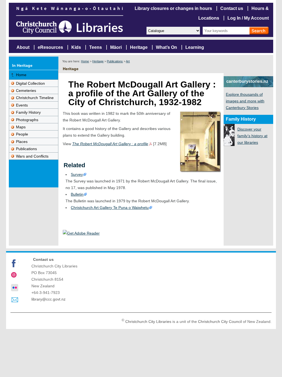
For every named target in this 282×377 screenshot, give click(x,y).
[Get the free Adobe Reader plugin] (81, 233)
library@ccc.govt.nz (48, 299)
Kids (76, 47)
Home (85, 61)
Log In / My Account (248, 18)
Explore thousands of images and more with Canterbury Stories (245, 101)
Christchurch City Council (220, 321)
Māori (116, 47)
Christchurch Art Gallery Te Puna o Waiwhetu (110, 207)
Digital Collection (30, 83)
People (22, 134)
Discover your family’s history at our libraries (252, 136)
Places (22, 141)
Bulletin (77, 194)
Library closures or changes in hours (173, 8)
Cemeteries (26, 90)
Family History (28, 112)
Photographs (27, 120)
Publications (115, 61)
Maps (21, 127)
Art (128, 61)
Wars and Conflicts (32, 156)
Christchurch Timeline (35, 97)
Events (22, 105)
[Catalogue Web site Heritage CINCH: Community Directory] (173, 30)
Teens (95, 47)
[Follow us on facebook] (14, 263)
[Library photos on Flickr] (14, 287)
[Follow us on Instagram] (14, 275)
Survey (77, 174)
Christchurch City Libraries (148, 321)
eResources (50, 47)
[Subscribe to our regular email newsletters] (14, 300)
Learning (194, 47)
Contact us (231, 8)
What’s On (166, 47)
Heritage (139, 47)
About (23, 47)
